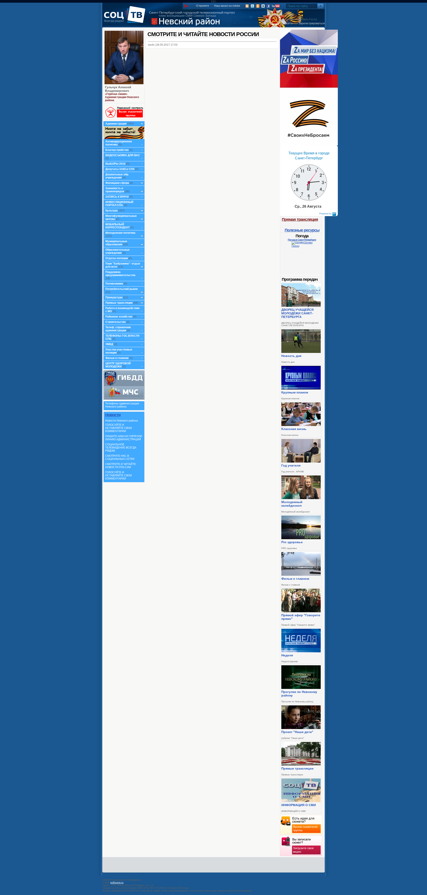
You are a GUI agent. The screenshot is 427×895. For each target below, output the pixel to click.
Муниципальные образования (116, 243)
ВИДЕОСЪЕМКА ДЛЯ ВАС (122, 155)
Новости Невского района (121, 420)
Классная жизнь (293, 429)
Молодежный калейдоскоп (291, 503)
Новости (113, 415)
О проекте (202, 5)
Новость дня (291, 356)
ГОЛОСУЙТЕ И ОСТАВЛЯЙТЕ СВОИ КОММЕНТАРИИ (118, 428)
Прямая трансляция (300, 219)
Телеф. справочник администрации (118, 329)
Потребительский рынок (121, 289)
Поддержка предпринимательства (120, 273)
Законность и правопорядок (114, 190)
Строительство (115, 322)
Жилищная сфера (117, 182)
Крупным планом (294, 392)
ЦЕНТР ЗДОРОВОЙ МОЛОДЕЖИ (118, 365)
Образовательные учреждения (117, 251)
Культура (111, 210)
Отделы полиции (116, 258)
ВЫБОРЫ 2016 (115, 163)
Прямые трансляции (119, 302)
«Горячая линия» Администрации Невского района (122, 97)
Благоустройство (117, 150)
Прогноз (295, 246)
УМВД (109, 344)
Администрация (116, 123)
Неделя (287, 655)
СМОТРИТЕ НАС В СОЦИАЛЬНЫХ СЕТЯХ (120, 457)
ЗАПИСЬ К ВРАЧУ (117, 196)
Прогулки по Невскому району (299, 693)
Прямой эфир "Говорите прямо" (300, 617)
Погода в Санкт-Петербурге (302, 239)
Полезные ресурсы (302, 230)
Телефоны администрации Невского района (122, 405)
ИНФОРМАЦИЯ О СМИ (298, 805)
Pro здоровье (292, 542)
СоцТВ (125, 17)
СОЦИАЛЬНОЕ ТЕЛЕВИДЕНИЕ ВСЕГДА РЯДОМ (120, 447)
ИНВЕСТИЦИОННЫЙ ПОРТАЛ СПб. (119, 204)
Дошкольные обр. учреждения (117, 176)
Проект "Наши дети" (297, 732)
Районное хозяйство (118, 316)
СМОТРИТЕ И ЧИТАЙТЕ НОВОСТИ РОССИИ (120, 466)
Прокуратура (114, 297)
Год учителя (290, 465)
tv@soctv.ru (116, 882)
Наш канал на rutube (227, 5)
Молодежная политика (120, 232)
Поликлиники (114, 283)
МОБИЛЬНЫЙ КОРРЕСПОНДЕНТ (117, 226)
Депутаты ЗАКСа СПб (119, 169)
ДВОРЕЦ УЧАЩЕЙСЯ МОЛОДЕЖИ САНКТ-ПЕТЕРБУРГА (297, 313)
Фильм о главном (117, 358)
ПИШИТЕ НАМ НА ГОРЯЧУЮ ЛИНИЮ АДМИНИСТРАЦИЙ (123, 438)
